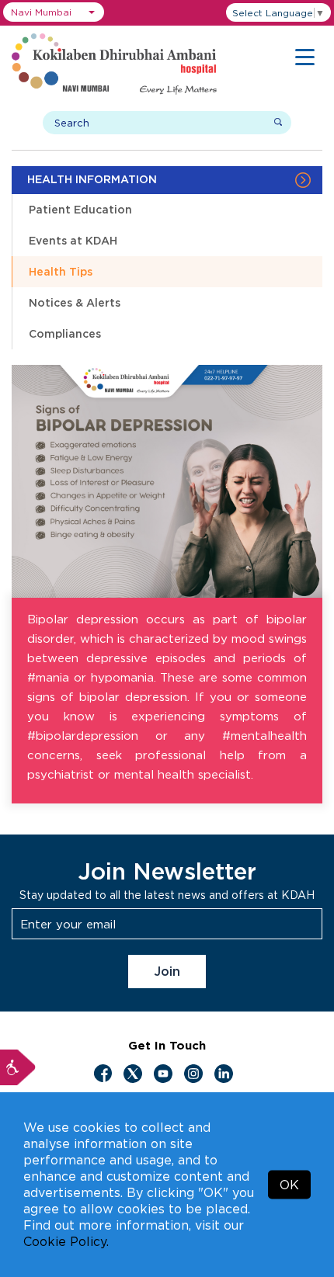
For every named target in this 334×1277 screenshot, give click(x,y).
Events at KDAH (73, 240)
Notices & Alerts (74, 302)
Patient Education (80, 209)
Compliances (65, 333)
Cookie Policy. (66, 1241)
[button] (53, 12)
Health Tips (60, 271)
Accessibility (18, 1067)
